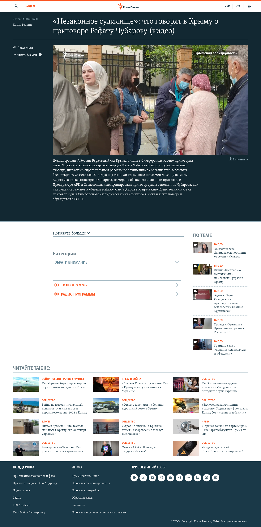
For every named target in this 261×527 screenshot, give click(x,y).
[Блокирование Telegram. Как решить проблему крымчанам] (26, 448)
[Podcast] (206, 477)
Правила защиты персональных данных (99, 512)
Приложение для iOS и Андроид (35, 483)
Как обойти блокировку (29, 512)
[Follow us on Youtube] (152, 477)
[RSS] (197, 477)
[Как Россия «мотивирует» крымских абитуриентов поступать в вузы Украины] (186, 384)
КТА (238, 6)
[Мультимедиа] (249, 6)
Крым (205, 421)
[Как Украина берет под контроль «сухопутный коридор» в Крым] (26, 384)
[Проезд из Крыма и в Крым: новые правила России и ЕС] (202, 323)
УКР (227, 6)
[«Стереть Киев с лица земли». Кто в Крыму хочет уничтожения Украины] (106, 384)
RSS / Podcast (21, 505)
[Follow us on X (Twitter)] (143, 477)
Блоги (46, 421)
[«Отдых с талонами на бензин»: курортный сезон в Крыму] (106, 405)
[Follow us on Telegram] (179, 477)
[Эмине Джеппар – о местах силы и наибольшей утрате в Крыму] (202, 269)
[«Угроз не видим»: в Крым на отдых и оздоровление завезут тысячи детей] (106, 426)
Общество (208, 379)
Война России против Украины (63, 379)
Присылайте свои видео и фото (34, 476)
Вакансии (78, 505)
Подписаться (21, 490)
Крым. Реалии (22, 24)
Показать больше (70, 233)
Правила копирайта (85, 490)
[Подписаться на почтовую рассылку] (215, 477)
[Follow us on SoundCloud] (188, 477)
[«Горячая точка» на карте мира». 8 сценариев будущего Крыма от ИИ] (186, 426)
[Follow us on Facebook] (134, 477)
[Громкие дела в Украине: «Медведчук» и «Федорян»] (202, 344)
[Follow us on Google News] (170, 477)
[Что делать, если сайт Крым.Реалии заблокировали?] (186, 448)
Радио (17, 498)
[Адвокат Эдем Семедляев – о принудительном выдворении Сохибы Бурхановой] (202, 294)
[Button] (23, 48)
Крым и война (131, 379)
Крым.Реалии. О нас (85, 476)
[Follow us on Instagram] (161, 477)
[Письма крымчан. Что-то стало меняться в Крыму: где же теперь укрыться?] (26, 426)
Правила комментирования (91, 483)
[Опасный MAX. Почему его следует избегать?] (106, 448)
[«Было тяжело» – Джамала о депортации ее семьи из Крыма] (202, 247)
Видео (30, 6)
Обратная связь (82, 498)
